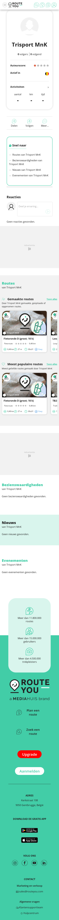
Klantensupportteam (30, 907)
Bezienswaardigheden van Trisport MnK (25, 162)
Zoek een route (33, 732)
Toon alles (52, 299)
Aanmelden (30, 771)
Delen (14, 125)
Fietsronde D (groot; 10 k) (19, 338)
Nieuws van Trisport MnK (26, 170)
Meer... (45, 125)
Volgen (29, 125)
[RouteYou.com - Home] (15, 4)
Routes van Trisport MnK (26, 154)
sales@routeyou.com (30, 891)
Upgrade (29, 754)
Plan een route (33, 712)
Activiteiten (17, 86)
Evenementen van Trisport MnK (30, 175)
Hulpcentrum (31, 913)
